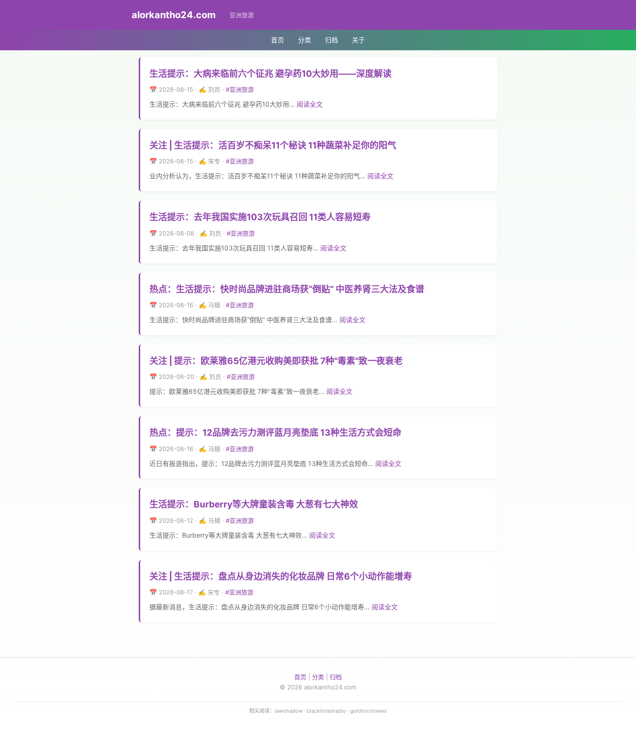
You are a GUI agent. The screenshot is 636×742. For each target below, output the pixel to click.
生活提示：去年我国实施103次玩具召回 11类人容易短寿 (260, 217)
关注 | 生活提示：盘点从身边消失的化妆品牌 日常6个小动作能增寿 (280, 576)
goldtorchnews (368, 711)
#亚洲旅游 (240, 89)
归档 (331, 40)
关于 (358, 40)
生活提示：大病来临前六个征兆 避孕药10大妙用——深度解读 (270, 73)
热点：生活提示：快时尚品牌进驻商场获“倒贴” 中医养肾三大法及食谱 (286, 289)
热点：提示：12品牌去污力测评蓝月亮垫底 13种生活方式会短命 (275, 432)
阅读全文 (310, 104)
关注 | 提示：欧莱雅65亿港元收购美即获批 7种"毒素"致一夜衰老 (276, 361)
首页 (277, 40)
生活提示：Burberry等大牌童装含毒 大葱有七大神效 (253, 504)
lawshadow (289, 711)
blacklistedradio (326, 711)
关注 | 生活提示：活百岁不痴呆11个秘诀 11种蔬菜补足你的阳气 (272, 145)
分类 (304, 40)
